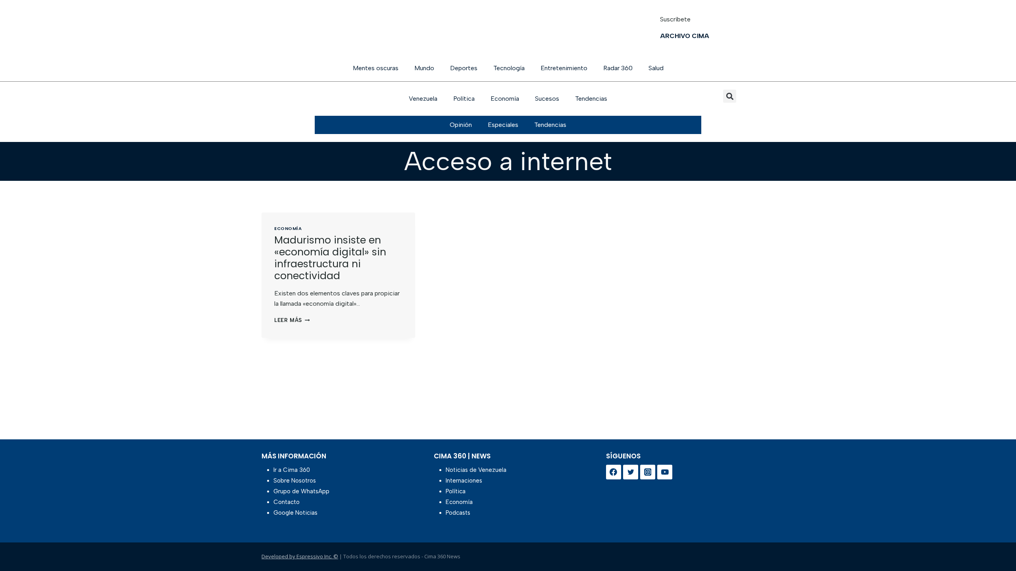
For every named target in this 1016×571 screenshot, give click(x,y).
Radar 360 (618, 68)
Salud (656, 68)
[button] (729, 96)
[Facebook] (613, 472)
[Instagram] (647, 472)
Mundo (424, 68)
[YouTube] (664, 472)
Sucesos (547, 98)
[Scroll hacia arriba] (997, 544)
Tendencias (591, 98)
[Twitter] (630, 472)
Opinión (461, 124)
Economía (505, 98)
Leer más (292, 320)
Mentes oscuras (375, 68)
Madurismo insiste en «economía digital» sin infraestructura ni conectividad (330, 258)
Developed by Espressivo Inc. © (300, 556)
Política (464, 98)
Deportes (463, 68)
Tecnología (509, 68)
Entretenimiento (564, 68)
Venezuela (423, 98)
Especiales (503, 124)
